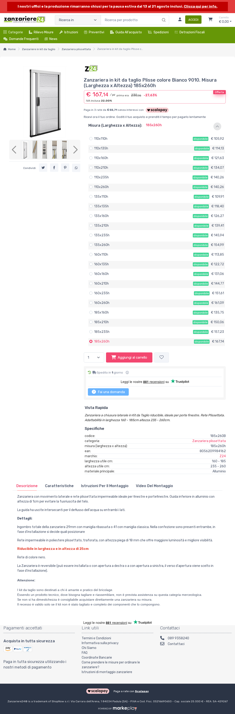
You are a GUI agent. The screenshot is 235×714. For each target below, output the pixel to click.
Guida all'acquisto (128, 32)
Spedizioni (161, 32)
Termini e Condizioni (96, 638)
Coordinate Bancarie (97, 658)
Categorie (15, 32)
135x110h (101, 197)
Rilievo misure (43, 32)
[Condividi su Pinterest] (65, 167)
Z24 (223, 456)
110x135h (101, 148)
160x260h (101, 303)
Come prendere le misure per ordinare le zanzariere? (111, 664)
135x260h (101, 245)
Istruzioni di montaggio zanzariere (107, 672)
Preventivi (96, 32)
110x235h (101, 177)
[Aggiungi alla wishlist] (161, 357)
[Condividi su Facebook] (54, 167)
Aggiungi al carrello (132, 357)
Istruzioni (71, 32)
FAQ (84, 653)
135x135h (101, 206)
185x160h (101, 312)
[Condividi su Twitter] (43, 167)
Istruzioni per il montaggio (105, 486)
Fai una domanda (111, 392)
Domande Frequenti (24, 39)
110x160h (101, 158)
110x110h (100, 139)
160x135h (101, 264)
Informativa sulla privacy (100, 643)
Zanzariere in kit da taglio (38, 49)
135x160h (101, 216)
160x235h (101, 293)
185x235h (101, 332)
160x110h (101, 255)
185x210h (101, 322)
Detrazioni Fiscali (192, 32)
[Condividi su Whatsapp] (76, 168)
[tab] (27, 485)
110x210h (101, 168)
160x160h (101, 274)
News (53, 39)
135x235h (101, 235)
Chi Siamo (89, 648)
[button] (155, 126)
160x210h (101, 284)
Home (12, 49)
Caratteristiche (59, 486)
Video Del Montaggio (154, 486)
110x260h (101, 187)
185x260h (101, 341)
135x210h (101, 226)
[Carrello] (210, 20)
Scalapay (142, 691)
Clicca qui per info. (200, 6)
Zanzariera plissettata (76, 49)
